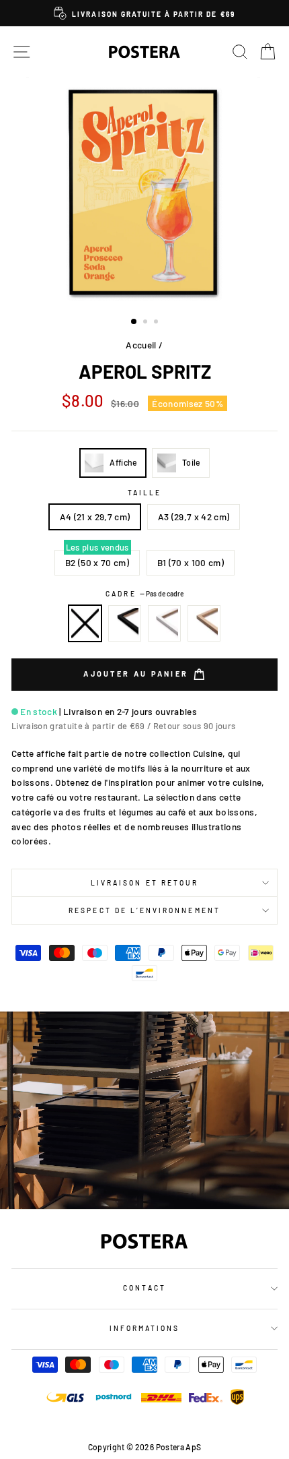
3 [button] (157, 322)
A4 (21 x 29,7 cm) (95, 516)
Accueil (141, 344)
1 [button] (134, 322)
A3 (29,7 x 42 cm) (194, 516)
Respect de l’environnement (144, 910)
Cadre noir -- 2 (125, 623)
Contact (144, 1288)
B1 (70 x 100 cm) (190, 562)
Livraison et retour (144, 883)
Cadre (144, 594)
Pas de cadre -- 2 (85, 623)
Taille (144, 493)
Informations (145, 1328)
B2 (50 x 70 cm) (97, 562)
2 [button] (146, 322)
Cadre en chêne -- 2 (204, 623)
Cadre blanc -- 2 (165, 623)
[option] (144, 13)
